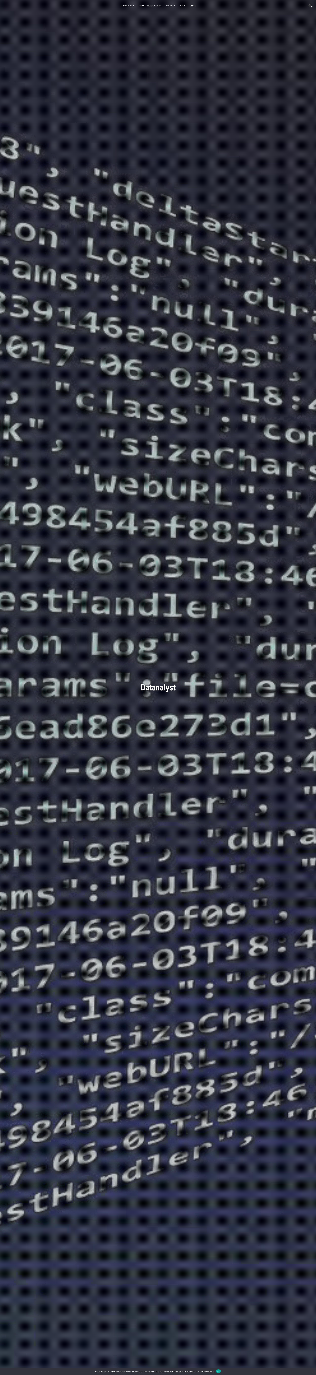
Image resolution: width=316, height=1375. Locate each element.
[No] (313, 1371)
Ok (218, 1371)
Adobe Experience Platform (150, 6)
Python (169, 6)
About (192, 6)
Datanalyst (158, 687)
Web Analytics (126, 6)
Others (183, 6)
